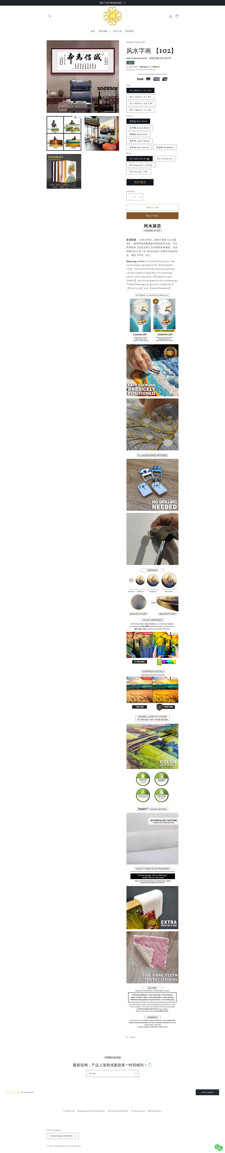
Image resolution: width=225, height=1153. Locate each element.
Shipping (130, 69)
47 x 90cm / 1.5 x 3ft (140, 90)
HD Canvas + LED (138, 171)
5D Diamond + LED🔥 (140, 165)
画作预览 (140, 182)
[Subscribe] (135, 1073)
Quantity (130, 191)
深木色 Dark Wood (139, 147)
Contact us (69, 1111)
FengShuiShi (59, 1146)
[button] (50, 16)
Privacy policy (138, 1111)
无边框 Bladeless (165, 147)
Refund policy (155, 1111)
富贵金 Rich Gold (138, 121)
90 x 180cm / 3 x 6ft (140, 110)
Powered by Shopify (72, 1146)
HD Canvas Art (165, 158)
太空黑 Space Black (139, 128)
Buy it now (152, 215)
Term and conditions (117, 1111)
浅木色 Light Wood (139, 141)
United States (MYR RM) (61, 1136)
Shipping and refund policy (91, 1111)
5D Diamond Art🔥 (139, 158)
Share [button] (133, 1037)
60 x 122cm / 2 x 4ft (140, 97)
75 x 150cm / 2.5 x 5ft (141, 103)
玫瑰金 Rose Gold (138, 134)
